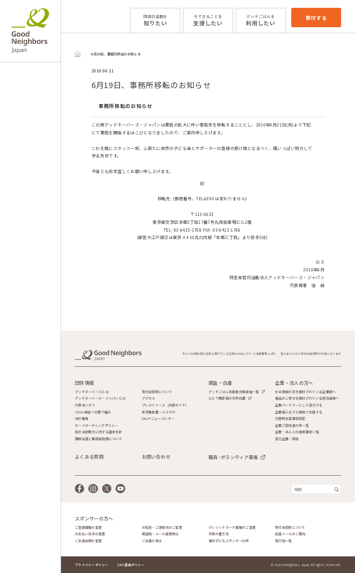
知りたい (155, 20)
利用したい (260, 20)
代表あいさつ (85, 405)
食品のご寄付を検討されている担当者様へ (307, 398)
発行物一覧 (283, 541)
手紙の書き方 (218, 534)
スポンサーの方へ (94, 518)
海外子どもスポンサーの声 (228, 541)
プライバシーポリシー (92, 564)
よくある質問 (89, 456)
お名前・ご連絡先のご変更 (162, 527)
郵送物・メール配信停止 (160, 534)
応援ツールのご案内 (290, 534)
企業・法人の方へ (294, 383)
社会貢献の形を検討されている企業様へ (305, 392)
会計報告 (81, 418)
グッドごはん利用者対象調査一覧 (233, 392)
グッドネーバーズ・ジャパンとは (100, 398)
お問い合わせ (156, 456)
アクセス (148, 398)
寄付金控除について (157, 392)
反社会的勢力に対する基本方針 (98, 432)
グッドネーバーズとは (92, 392)
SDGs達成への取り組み (93, 412)
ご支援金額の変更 (88, 541)
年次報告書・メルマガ (159, 412)
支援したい (208, 20)
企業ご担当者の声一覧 (292, 425)
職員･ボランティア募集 (233, 457)
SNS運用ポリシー (131, 564)
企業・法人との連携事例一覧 (297, 432)
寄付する (316, 17)
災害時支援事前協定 (290, 418)
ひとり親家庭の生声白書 (226, 398)
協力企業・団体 (287, 439)
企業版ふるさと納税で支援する (298, 412)
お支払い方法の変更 (90, 534)
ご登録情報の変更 (88, 527)
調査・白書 (220, 383)
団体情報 (84, 383)
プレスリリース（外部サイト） (165, 405)
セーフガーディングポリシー (96, 425)
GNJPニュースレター (158, 418)
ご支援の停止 (152, 541)
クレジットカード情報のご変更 (232, 527)
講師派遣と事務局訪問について (98, 439)
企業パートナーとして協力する (298, 405)
